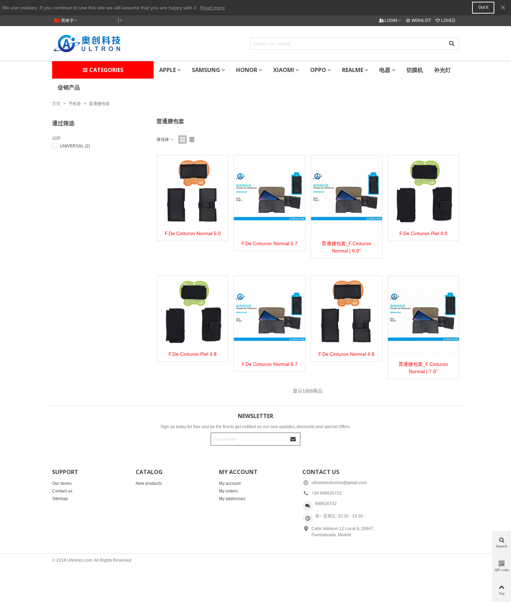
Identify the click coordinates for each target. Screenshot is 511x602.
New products (149, 483)
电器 (384, 70)
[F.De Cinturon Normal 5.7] (269, 195)
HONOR (246, 70)
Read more (212, 7)
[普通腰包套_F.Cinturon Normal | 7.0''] (423, 316)
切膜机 (414, 70)
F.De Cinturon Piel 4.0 (423, 233)
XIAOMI (283, 70)
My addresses (232, 498)
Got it (483, 7)
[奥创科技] (87, 43)
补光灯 (442, 70)
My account (230, 483)
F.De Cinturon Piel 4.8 (193, 354)
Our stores (62, 483)
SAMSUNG (206, 70)
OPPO (318, 70)
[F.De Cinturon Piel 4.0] (423, 190)
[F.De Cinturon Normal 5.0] (192, 190)
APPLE (167, 70)
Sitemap (60, 498)
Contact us (62, 491)
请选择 (163, 139)
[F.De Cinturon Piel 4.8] (192, 311)
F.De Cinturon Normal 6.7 (270, 364)
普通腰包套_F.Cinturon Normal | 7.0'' (423, 367)
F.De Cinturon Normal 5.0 (193, 233)
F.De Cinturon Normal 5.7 (270, 243)
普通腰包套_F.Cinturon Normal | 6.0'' (346, 247)
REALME (352, 70)
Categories (106, 70)
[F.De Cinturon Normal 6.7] (269, 316)
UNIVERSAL (75, 146)
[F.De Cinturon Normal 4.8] (346, 311)
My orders (228, 491)
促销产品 (69, 87)
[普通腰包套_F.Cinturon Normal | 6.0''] (346, 195)
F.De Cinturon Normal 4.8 (346, 354)
